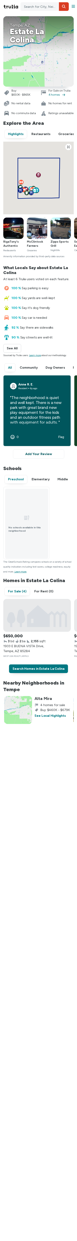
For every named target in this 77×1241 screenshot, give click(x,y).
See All (14, 348)
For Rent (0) (43, 591)
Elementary (41, 479)
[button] (64, 6)
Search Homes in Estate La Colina (38, 669)
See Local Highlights (50, 716)
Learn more (35, 355)
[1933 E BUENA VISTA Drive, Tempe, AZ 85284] (37, 615)
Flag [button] (61, 437)
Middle (62, 479)
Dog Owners (55, 367)
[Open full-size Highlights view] (68, 147)
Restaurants (41, 134)
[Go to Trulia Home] (11, 6)
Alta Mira (43, 698)
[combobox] (45, 6)
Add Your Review (38, 454)
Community (29, 367)
